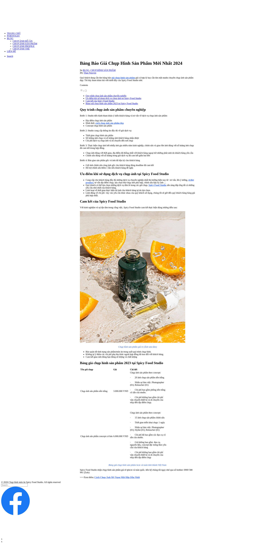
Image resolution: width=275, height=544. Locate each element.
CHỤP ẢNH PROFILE (24, 46)
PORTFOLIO (13, 36)
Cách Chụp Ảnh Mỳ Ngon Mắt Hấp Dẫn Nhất (117, 477)
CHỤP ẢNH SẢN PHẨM (25, 43)
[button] (83, 91)
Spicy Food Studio (157, 185)
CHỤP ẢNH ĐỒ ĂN (23, 41)
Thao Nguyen (90, 73)
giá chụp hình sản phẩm (123, 77)
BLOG (10, 38)
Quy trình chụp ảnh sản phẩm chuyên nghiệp (106, 96)
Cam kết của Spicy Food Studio (100, 101)
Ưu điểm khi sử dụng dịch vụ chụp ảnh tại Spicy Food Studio (113, 98)
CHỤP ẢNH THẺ (21, 49)
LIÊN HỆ (11, 51)
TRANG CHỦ (14, 33)
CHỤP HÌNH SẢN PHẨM (103, 70)
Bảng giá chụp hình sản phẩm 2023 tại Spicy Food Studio (112, 103)
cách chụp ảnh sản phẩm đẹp (109, 123)
